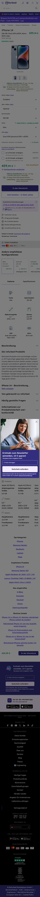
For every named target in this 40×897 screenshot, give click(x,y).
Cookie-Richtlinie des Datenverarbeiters (17, 455)
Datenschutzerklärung (11, 453)
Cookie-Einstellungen (24, 448)
